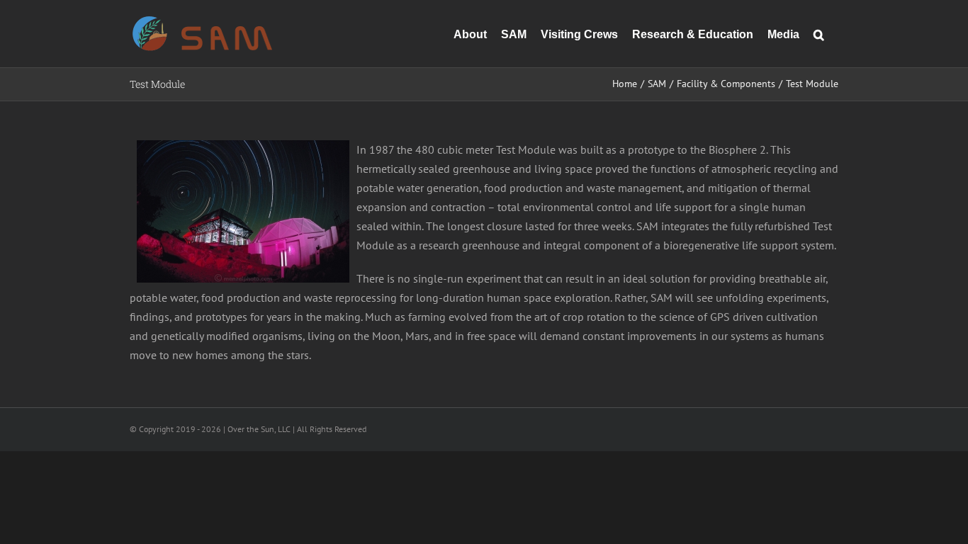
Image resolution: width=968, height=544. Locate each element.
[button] (819, 33)
